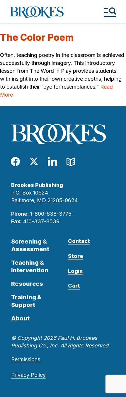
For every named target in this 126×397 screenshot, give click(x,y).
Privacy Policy (28, 375)
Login (75, 271)
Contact (79, 241)
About (20, 318)
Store (75, 256)
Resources (27, 283)
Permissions (25, 359)
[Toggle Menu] (110, 12)
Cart (74, 286)
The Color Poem (37, 37)
